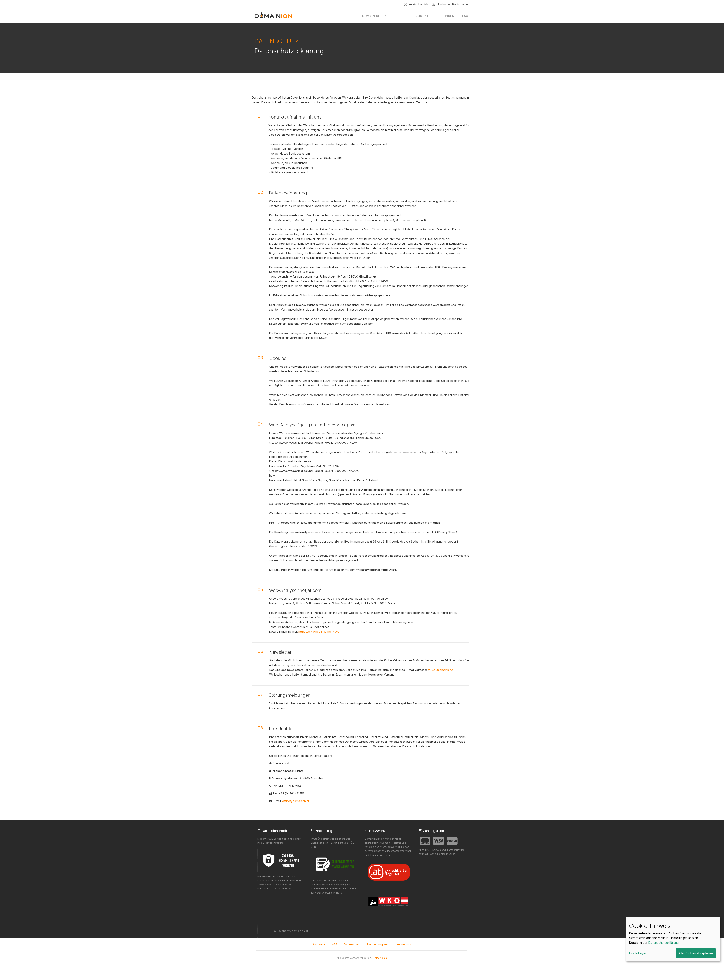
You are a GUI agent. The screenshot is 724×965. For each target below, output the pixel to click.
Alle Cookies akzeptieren (696, 953)
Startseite (318, 944)
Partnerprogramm (378, 944)
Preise (400, 16)
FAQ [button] (465, 16)
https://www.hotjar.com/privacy (318, 631)
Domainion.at (380, 958)
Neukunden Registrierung (453, 4)
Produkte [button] (422, 16)
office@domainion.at (441, 670)
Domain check (374, 16)
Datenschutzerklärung (663, 942)
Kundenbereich (418, 4)
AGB (334, 944)
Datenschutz (352, 944)
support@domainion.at (293, 931)
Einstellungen (638, 953)
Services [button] (446, 16)
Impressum (404, 944)
